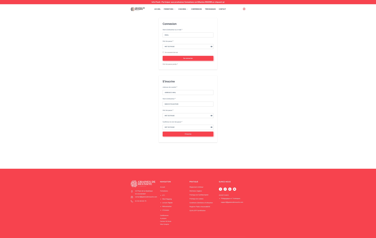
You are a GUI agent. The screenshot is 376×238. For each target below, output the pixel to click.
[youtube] (234, 189)
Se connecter (188, 58)
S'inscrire (188, 134)
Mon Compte (164, 224)
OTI (163, 195)
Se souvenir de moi (171, 52)
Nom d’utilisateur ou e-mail (172, 30)
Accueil (162, 187)
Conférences (164, 215)
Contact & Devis (165, 221)
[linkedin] (229, 189)
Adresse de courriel (170, 87)
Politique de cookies (196, 199)
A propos (163, 218)
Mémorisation (167, 206)
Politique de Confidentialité (198, 195)
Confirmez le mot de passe (172, 122)
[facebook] (220, 189)
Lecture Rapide (167, 203)
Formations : (164, 191)
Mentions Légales (195, 191)
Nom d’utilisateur (169, 99)
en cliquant (218, 2)
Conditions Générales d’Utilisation (201, 203)
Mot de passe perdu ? (170, 64)
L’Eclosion (165, 210)
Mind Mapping (167, 199)
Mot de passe (168, 41)
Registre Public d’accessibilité (199, 207)
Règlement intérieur (196, 187)
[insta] (225, 189)
